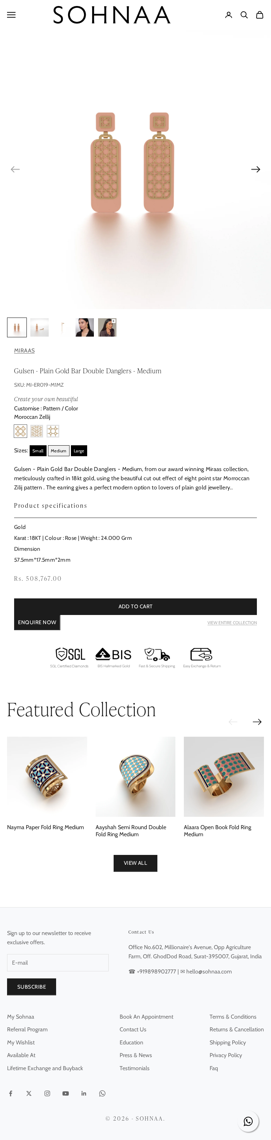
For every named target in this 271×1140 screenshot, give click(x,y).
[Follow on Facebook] (10, 1093)
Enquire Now (37, 622)
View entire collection (232, 622)
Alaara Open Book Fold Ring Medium (217, 831)
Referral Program (27, 1029)
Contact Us (133, 1029)
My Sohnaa (20, 1016)
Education (131, 1042)
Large (79, 450)
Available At (21, 1055)
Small (38, 450)
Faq (214, 1068)
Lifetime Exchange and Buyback (45, 1068)
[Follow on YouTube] (65, 1093)
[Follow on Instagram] (47, 1093)
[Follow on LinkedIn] (84, 1093)
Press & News (136, 1055)
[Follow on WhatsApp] (102, 1093)
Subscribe (31, 987)
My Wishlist (21, 1042)
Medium (59, 450)
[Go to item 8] (85, 327)
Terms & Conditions (233, 1016)
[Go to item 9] (107, 327)
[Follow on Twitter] (28, 1093)
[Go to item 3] (17, 327)
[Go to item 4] (39, 327)
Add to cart (136, 606)
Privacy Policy (226, 1055)
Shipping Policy (228, 1042)
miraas (24, 351)
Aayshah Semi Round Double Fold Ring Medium (131, 831)
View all (135, 863)
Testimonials (135, 1068)
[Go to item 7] (62, 327)
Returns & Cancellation (237, 1029)
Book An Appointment (146, 1016)
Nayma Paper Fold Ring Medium (45, 827)
